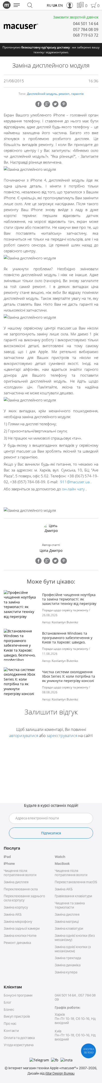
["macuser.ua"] (21, 26)
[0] (80, 5)
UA (54, 5)
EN (60, 5)
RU (49, 5)
